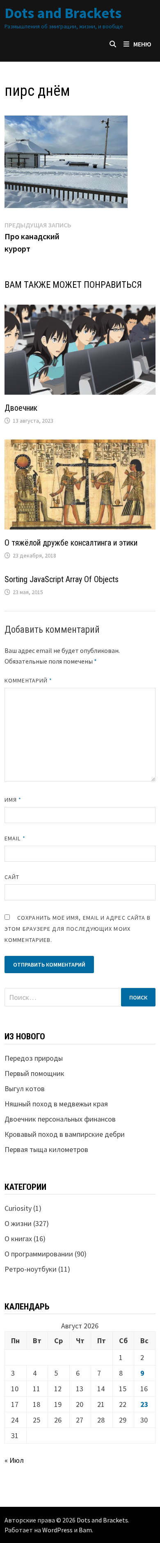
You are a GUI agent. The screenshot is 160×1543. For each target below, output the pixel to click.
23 (144, 1404)
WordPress (57, 1530)
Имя (13, 799)
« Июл (14, 1460)
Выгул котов (25, 1088)
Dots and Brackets (63, 13)
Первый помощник (34, 1073)
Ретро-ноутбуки (31, 1269)
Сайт (12, 877)
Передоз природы (34, 1058)
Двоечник (21, 408)
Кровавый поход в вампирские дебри (65, 1134)
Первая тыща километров (46, 1149)
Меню (142, 44)
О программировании (39, 1253)
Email (15, 838)
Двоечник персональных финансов (60, 1119)
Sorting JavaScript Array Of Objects (62, 579)
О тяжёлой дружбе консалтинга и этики (71, 543)
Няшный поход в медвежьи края (56, 1103)
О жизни (18, 1223)
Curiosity (18, 1208)
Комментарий (28, 680)
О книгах (18, 1238)
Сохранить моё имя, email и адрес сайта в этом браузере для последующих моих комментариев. (78, 929)
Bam (85, 1530)
